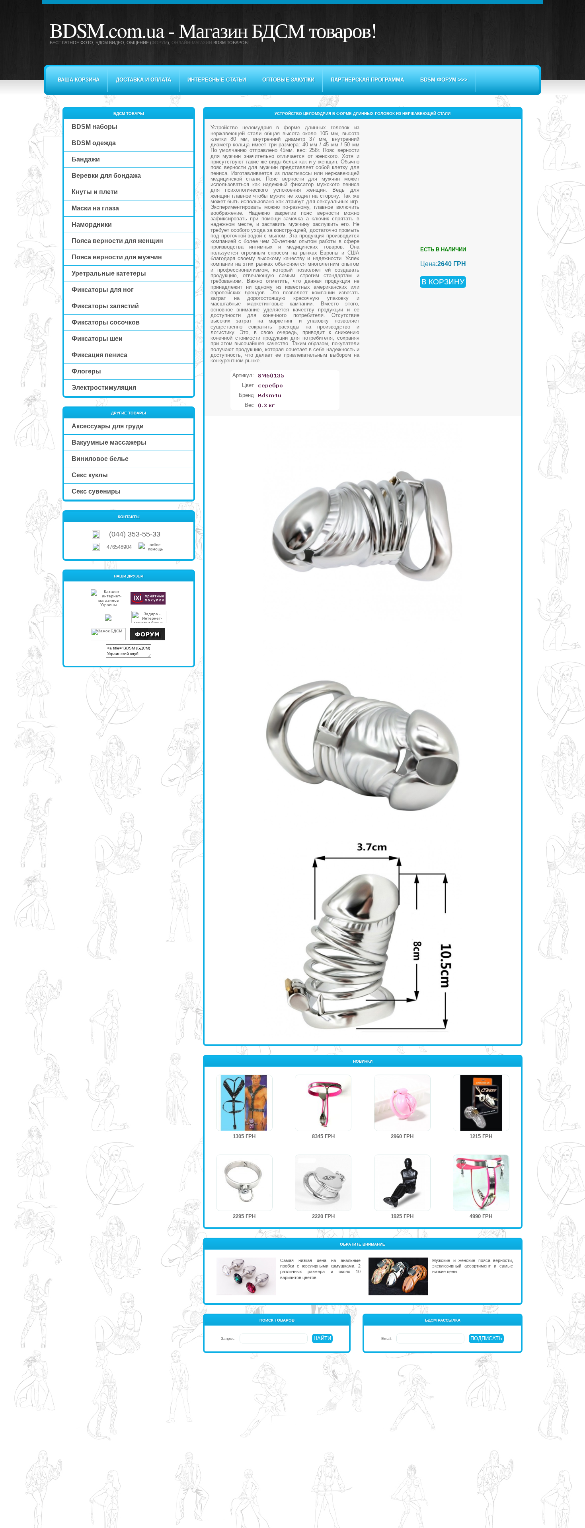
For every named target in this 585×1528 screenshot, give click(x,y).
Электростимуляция (104, 387)
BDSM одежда (94, 143)
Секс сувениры (96, 491)
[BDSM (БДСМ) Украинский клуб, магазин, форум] (147, 639)
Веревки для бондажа (106, 175)
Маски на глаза (95, 208)
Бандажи (86, 159)
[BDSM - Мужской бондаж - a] (244, 1129)
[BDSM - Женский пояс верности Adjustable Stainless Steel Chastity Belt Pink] (323, 1129)
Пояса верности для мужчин (117, 257)
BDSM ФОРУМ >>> (444, 80)
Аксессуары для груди (108, 426)
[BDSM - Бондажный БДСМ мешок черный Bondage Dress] (402, 1209)
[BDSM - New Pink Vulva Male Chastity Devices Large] (402, 1129)
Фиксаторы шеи (97, 338)
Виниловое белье (100, 458)
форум (160, 42)
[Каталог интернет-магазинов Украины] (108, 605)
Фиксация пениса (99, 355)
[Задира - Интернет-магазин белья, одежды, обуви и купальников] (148, 622)
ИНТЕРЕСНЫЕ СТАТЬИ (216, 80)
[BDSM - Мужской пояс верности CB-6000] (481, 1129)
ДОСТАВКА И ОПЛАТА (143, 80)
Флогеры (86, 371)
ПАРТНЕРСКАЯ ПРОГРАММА (367, 80)
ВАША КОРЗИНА (78, 80)
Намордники (92, 224)
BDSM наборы (94, 126)
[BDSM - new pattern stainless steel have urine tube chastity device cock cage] (323, 1209)
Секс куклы (90, 475)
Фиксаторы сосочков (106, 322)
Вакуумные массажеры (109, 442)
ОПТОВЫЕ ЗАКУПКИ (288, 80)
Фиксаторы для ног (103, 289)
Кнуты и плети (95, 192)
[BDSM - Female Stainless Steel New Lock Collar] (244, 1209)
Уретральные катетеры (109, 273)
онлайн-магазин (192, 42)
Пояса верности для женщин (117, 240)
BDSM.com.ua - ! (213, 29)
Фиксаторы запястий (105, 306)
